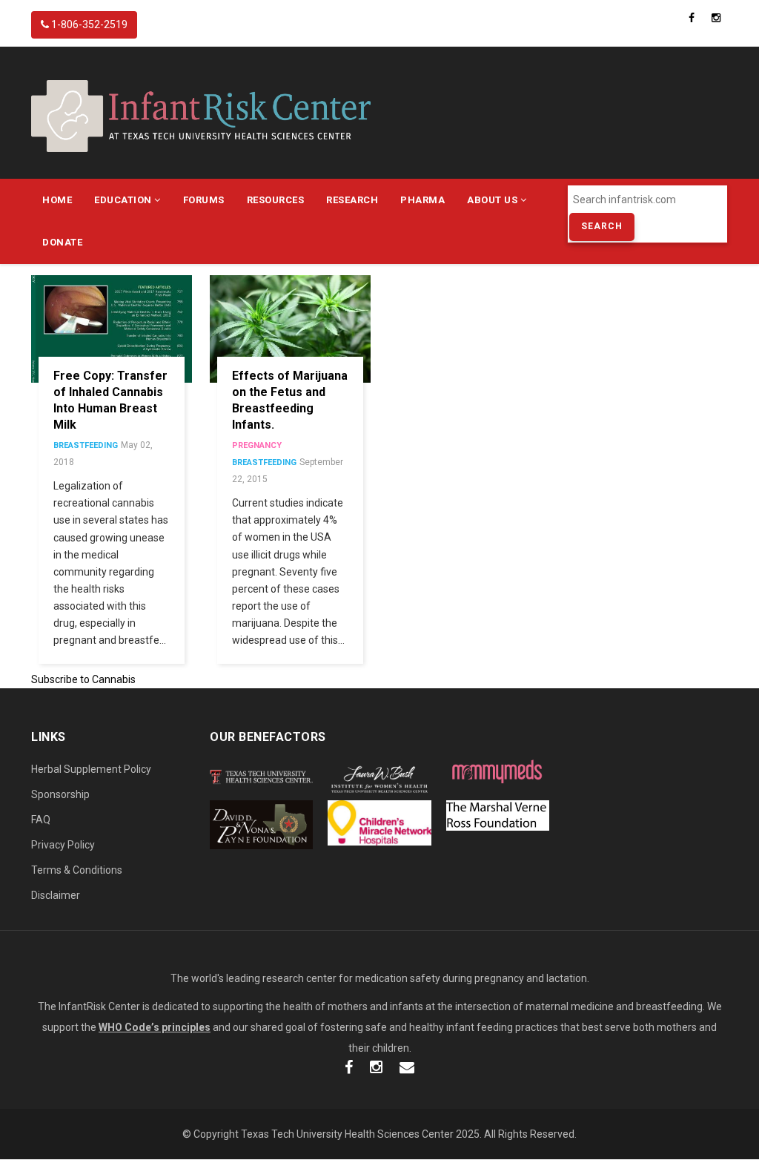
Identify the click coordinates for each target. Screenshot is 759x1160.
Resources (276, 199)
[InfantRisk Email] (407, 1068)
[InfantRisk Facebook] (349, 1068)
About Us (493, 199)
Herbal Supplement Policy (91, 769)
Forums (204, 199)
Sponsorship (60, 794)
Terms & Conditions (76, 870)
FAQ (40, 819)
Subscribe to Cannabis (83, 679)
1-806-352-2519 (88, 24)
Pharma (422, 199)
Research (352, 199)
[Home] (201, 115)
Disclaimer (55, 895)
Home (57, 199)
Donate (62, 242)
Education (124, 199)
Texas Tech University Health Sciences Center (347, 1134)
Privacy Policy (63, 845)
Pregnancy (257, 445)
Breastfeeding (85, 445)
